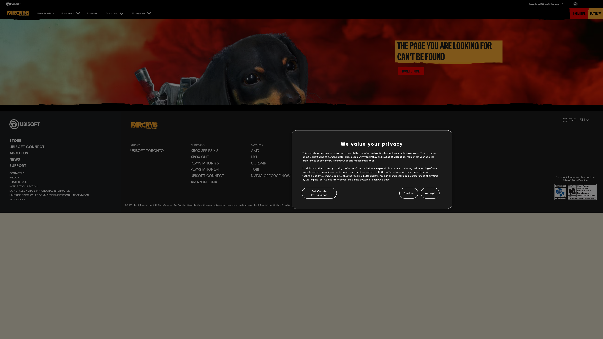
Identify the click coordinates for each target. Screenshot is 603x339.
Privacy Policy (369, 156)
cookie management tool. (360, 160)
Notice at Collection (394, 156)
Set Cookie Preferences (319, 193)
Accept (430, 193)
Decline (409, 193)
